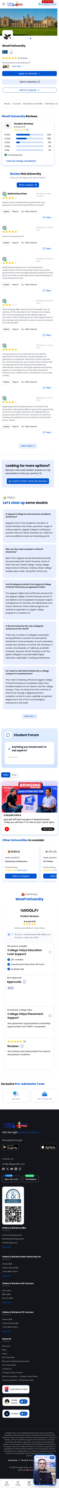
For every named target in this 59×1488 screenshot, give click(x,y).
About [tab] (7, 103)
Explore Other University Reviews (29, 481)
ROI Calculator (8, 1357)
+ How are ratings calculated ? (21, 161)
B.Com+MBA (7, 1298)
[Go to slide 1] (28, 38)
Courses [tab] (16, 103)
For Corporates (9, 1365)
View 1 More (28, 445)
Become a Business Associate (15, 1361)
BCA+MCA (6, 1290)
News (4, 1353)
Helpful (6, 211)
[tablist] (9, 774)
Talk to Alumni (31, 211)
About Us (6, 1346)
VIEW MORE (29, 716)
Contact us (7, 1369)
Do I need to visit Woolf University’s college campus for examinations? (27, 672)
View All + (7, 1247)
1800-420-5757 (12, 1179)
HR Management (9, 1242)
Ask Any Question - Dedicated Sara (17, 1380)
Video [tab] (6, 774)
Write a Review (26, 185)
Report (15, 211)
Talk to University (27, 81)
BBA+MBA (6, 1294)
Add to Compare (27, 90)
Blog (4, 1350)
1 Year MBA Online (10, 1271)
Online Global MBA (10, 1267)
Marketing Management (13, 1239)
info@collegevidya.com (13, 1164)
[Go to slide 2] (30, 38)
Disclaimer (13, 1460)
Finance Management (12, 1235)
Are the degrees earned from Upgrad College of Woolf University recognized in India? (28, 585)
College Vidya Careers (12, 1372)
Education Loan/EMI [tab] (32, 103)
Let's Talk (16, 66)
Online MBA (7, 1264)
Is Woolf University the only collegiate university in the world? (24, 627)
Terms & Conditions (30, 1460)
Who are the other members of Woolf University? (24, 550)
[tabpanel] (29, 806)
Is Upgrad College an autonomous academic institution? (28, 515)
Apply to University (28, 73)
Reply (48, 217)
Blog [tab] (14, 774)
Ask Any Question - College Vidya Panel (19, 1376)
